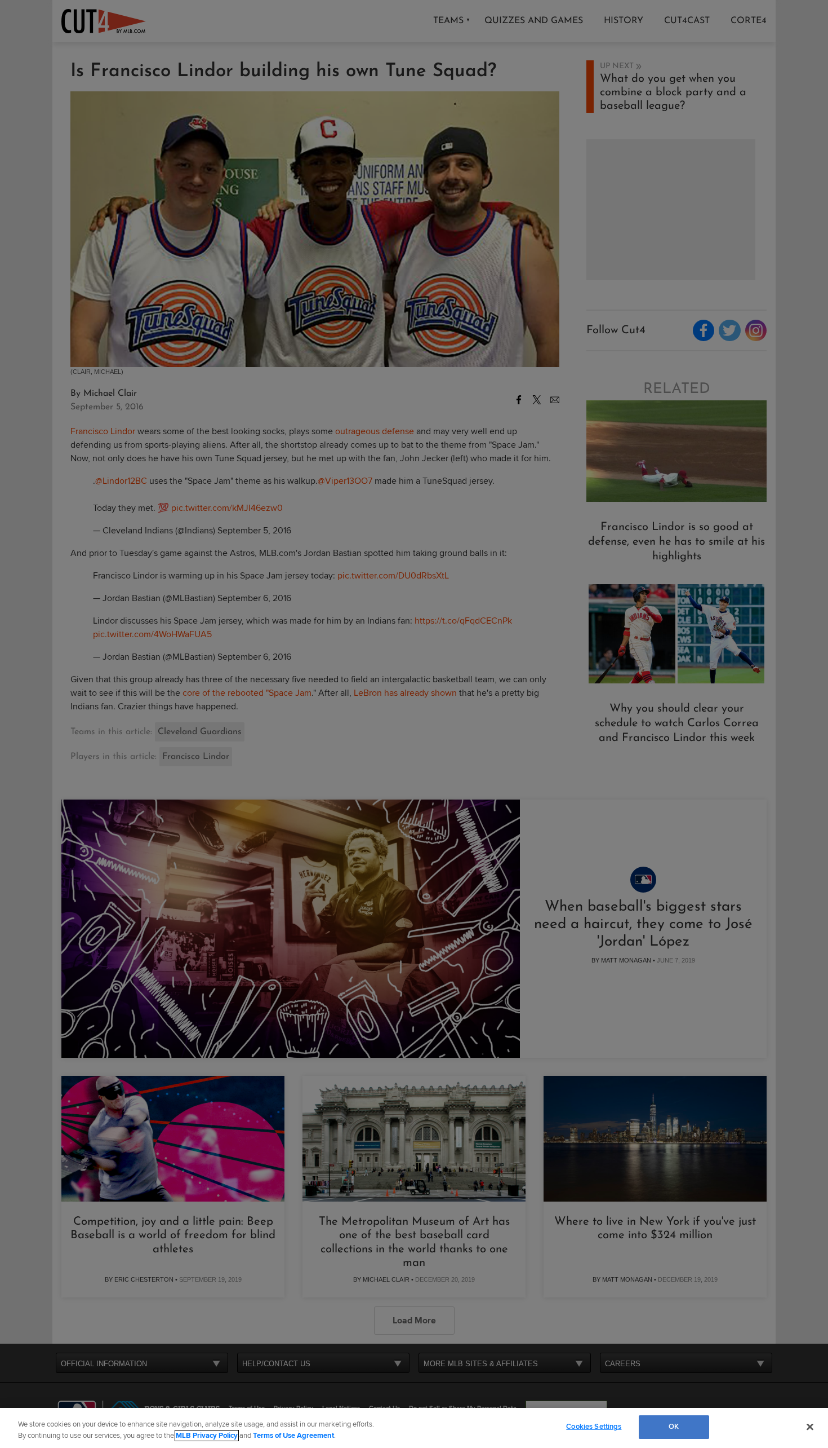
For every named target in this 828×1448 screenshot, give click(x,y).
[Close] (810, 1426)
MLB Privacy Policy (207, 1435)
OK (674, 1426)
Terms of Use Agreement (293, 1435)
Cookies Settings (593, 1426)
